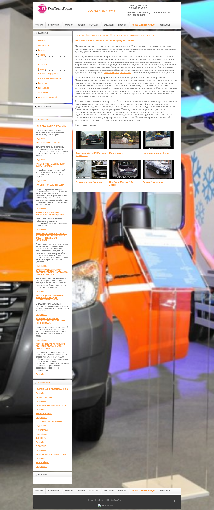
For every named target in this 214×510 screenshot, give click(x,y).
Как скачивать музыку (48, 143)
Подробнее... (41, 139)
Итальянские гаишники (49, 422)
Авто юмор (43, 93)
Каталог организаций (47, 97)
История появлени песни (50, 185)
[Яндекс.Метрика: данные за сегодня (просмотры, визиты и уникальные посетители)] (105, 505)
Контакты (42, 83)
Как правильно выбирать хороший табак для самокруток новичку (50, 297)
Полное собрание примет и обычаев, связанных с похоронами (51, 346)
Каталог (41, 50)
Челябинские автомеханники (52, 389)
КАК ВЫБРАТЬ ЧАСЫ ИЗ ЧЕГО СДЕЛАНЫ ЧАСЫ (50, 165)
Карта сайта (43, 88)
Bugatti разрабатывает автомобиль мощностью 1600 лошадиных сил (52, 272)
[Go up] (173, 502)
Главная (42, 41)
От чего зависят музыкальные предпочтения (104, 40)
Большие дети (44, 414)
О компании (43, 45)
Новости (42, 69)
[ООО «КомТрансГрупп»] (54, 11)
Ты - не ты (41, 438)
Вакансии (42, 64)
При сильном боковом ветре (51, 405)
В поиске (41, 446)
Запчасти (42, 60)
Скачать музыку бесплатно (117, 72)
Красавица (42, 430)
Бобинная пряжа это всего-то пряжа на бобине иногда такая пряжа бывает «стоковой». (51, 236)
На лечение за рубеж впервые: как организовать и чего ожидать (52, 321)
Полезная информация (48, 74)
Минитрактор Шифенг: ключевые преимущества (50, 213)
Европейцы (42, 462)
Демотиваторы (44, 397)
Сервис (41, 55)
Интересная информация (49, 78)
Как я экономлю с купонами (51, 126)
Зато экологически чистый (51, 454)
